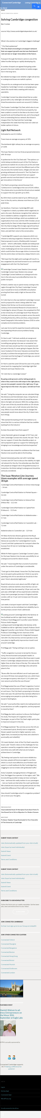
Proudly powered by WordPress (10, 1108)
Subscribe (20, 912)
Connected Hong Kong (9, 956)
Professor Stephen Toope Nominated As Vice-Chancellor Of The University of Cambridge (19, 819)
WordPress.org (6, 1099)
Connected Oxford (8, 940)
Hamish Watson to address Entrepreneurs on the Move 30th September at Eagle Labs (11, 1014)
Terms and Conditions (9, 859)
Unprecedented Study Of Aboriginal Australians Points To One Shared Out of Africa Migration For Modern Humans (20, 809)
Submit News (6, 851)
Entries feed (5, 1091)
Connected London (8, 973)
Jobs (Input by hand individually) (13, 847)
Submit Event (6, 855)
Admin (16, 13)
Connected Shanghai (8, 944)
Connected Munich (8, 964)
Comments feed (6, 1095)
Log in (3, 1087)
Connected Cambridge (11, 2)
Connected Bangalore (9, 948)
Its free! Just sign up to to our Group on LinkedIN (18, 926)
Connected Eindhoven (9, 968)
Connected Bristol (7, 960)
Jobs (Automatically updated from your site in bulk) (19, 843)
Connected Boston (8, 952)
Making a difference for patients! (13, 1068)
